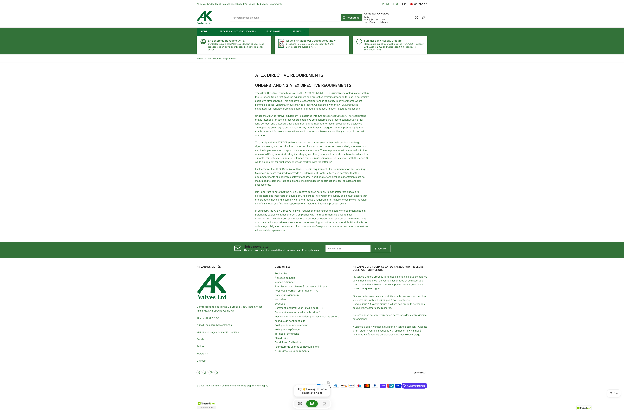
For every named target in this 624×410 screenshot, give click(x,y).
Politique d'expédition (287, 329)
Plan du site (281, 338)
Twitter (201, 346)
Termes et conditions (287, 333)
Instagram (202, 353)
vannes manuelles (366, 280)
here (313, 47)
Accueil (200, 58)
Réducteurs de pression (380, 334)
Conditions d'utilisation (288, 342)
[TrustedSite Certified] (206, 405)
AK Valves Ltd (213, 385)
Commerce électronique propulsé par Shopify (245, 385)
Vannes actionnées (285, 282)
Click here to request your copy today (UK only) (310, 44)
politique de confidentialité (290, 320)
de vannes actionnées (391, 280)
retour (362, 330)
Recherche (281, 273)
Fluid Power (374, 284)
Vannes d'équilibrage (408, 334)
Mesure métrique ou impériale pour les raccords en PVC (307, 316)
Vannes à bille (362, 326)
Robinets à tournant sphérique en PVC (297, 290)
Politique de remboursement (291, 325)
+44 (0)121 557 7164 (374, 19)
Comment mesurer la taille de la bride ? (297, 312)
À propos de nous (285, 277)
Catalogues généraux (287, 295)
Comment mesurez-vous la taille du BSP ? (299, 307)
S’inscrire (380, 248)
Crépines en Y (400, 330)
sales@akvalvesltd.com (376, 22)
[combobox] (296, 17)
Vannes (401, 326)
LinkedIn (201, 360)
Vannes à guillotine (384, 326)
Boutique (280, 303)
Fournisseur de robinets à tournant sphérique (301, 286)
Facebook (202, 339)
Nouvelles (280, 299)
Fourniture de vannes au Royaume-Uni (297, 346)
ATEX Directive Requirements (292, 350)
